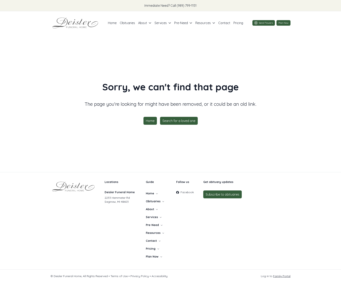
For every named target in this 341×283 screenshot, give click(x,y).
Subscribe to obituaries (222, 194)
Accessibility (160, 276)
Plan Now (283, 22)
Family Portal (281, 276)
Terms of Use (119, 276)
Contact (224, 23)
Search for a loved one (178, 121)
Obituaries (127, 23)
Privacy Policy (139, 276)
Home (112, 23)
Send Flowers (266, 22)
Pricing (238, 23)
